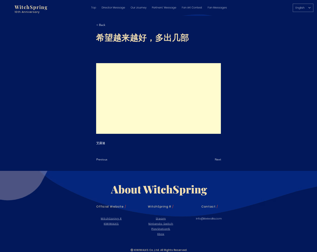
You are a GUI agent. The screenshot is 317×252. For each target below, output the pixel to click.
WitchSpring (31, 7)
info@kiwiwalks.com (209, 218)
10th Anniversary (27, 12)
